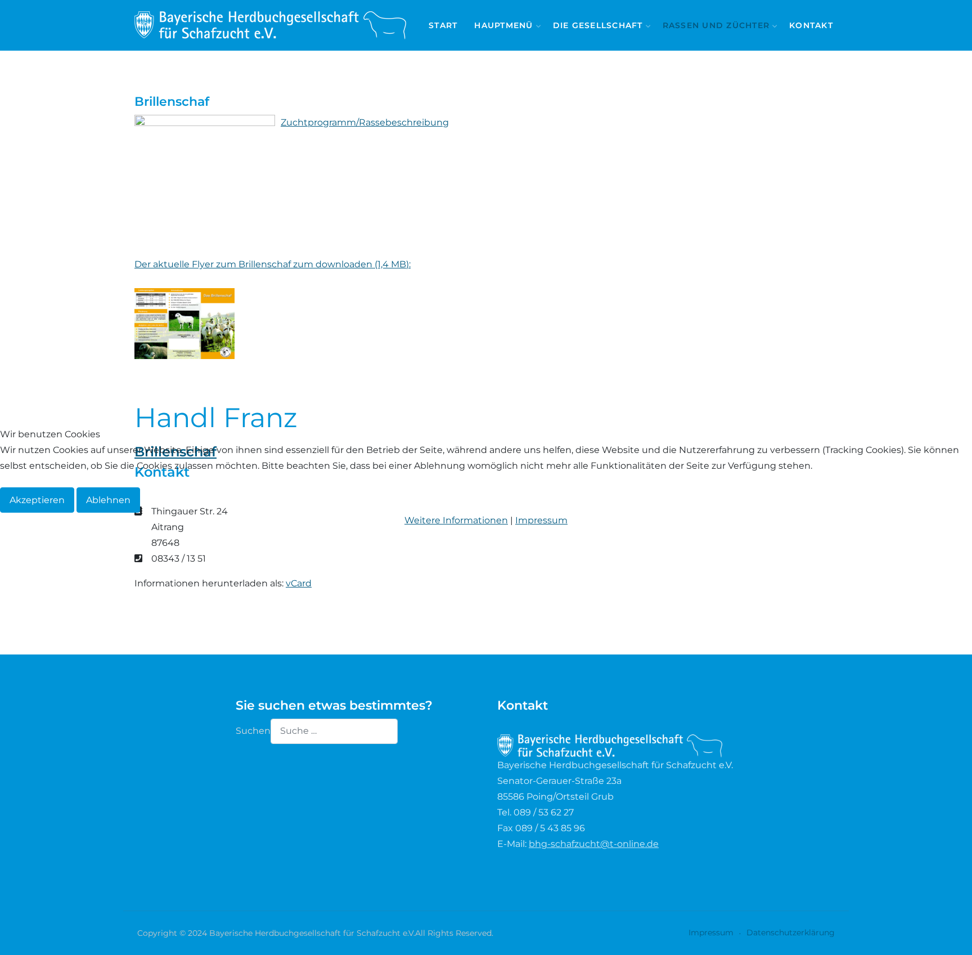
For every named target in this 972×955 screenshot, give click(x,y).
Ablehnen (108, 500)
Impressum (541, 520)
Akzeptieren (37, 500)
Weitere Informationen (456, 520)
